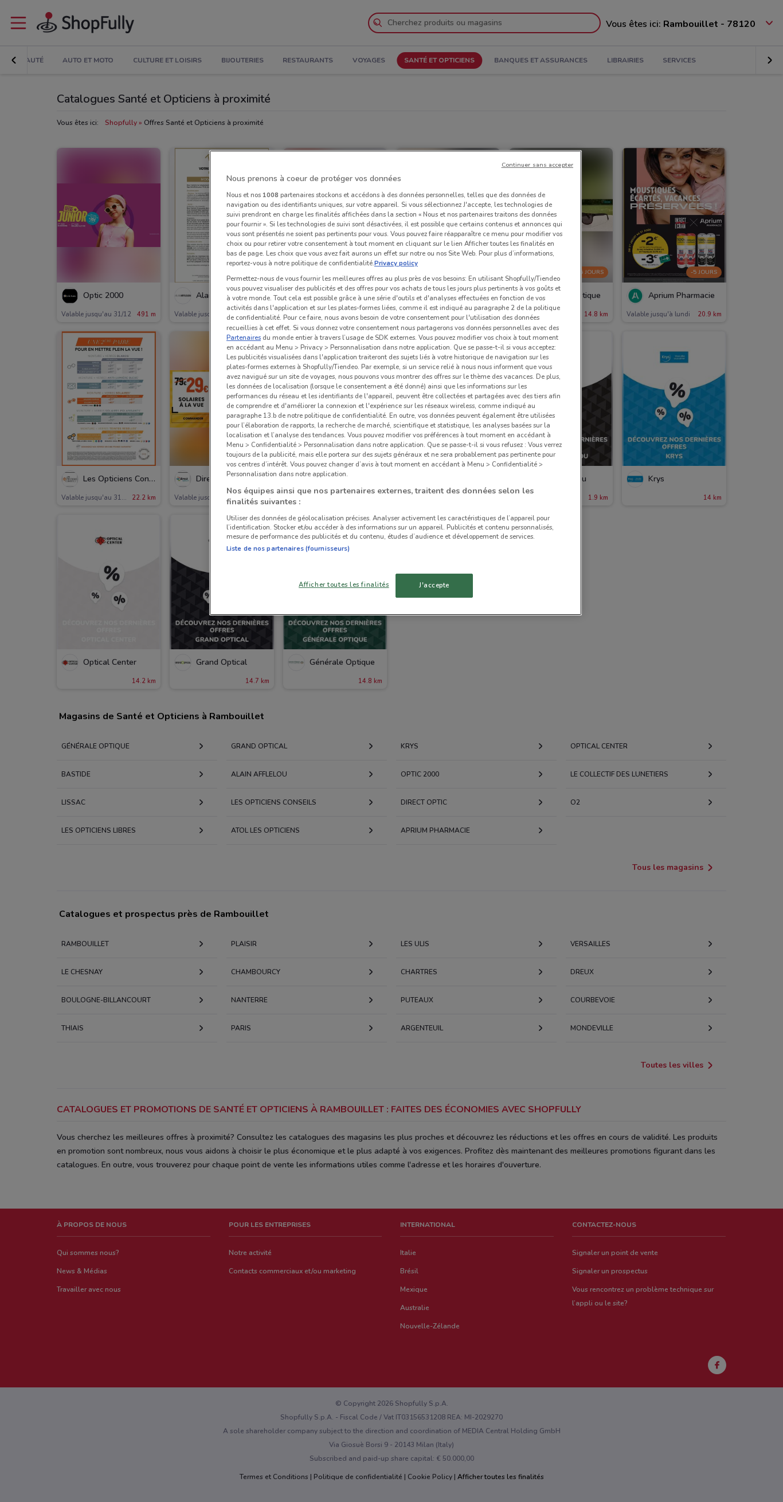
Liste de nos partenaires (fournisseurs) (288, 548)
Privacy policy (396, 263)
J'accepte (434, 585)
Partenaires (243, 337)
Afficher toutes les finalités (344, 584)
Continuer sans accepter (537, 164)
